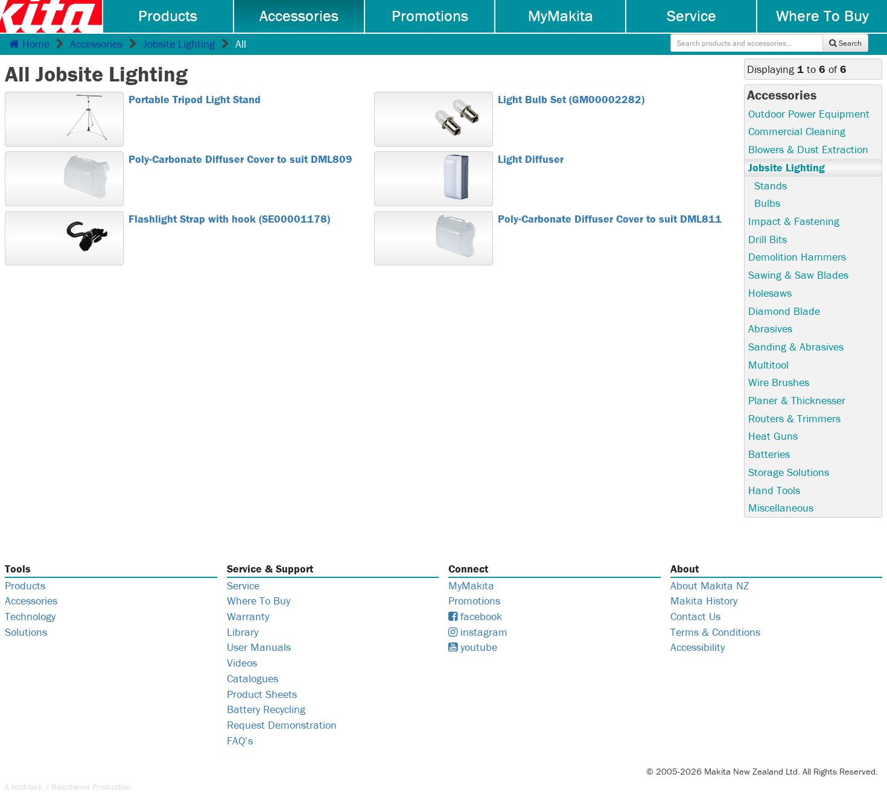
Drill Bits (767, 239)
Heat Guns (773, 436)
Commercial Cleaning (796, 131)
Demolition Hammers (797, 257)
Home (34, 44)
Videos (242, 663)
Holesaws (770, 293)
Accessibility (697, 647)
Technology (30, 616)
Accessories (299, 15)
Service (691, 15)
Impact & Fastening (793, 221)
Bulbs (767, 203)
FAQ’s (240, 740)
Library (242, 632)
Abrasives (770, 328)
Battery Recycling (266, 709)
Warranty (248, 616)
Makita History (703, 600)
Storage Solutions (788, 472)
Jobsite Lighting (179, 44)
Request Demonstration (282, 725)
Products (167, 15)
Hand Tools (774, 490)
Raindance (70, 786)
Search (849, 43)
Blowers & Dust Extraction (808, 149)
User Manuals (259, 647)
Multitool (768, 365)
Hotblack (27, 786)
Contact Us (695, 616)
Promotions (430, 15)
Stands (770, 185)
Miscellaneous (780, 508)
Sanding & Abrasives (796, 347)
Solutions (26, 632)
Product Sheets (262, 694)
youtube (477, 647)
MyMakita (560, 15)
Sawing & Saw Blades (798, 275)
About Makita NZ (709, 585)
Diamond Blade (784, 311)
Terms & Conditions (715, 632)
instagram (482, 632)
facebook (479, 616)
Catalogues (252, 678)
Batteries (769, 454)
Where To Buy (822, 15)
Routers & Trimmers (794, 418)
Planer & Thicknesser (796, 400)
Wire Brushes (778, 382)
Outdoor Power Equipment (809, 114)
